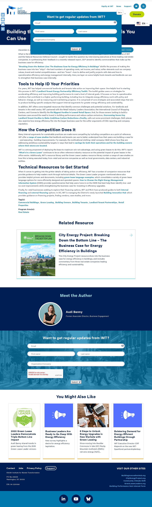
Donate (137, 14)
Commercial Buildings (28, 202)
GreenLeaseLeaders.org (135, 483)
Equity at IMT (107, 6)
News (118, 6)
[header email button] (136, 6)
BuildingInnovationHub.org (133, 475)
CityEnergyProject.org (136, 478)
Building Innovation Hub (115, 192)
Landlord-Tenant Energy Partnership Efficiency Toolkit (62, 91)
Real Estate (23, 212)
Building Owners (63, 202)
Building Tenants (80, 202)
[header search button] (143, 6)
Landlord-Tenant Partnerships (103, 202)
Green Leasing (47, 202)
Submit (75, 382)
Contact (11, 468)
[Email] (2, 19)
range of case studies (39, 137)
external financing (39, 192)
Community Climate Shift (135, 480)
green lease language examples (79, 177)
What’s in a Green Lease (30, 152)
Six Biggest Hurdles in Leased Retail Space (70, 112)
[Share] (2, 29)
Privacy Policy (34, 468)
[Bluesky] (2, 24)
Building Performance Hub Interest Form (127, 486)
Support (127, 6)
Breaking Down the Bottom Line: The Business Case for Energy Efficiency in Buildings (59, 66)
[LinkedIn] (2, 14)
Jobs (21, 468)
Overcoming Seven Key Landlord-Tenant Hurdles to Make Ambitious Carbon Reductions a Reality (71, 116)
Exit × (120, 12)
